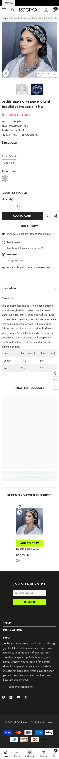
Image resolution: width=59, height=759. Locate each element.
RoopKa (17, 121)
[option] (29, 50)
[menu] (4, 10)
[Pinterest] (3, 697)
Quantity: (7, 199)
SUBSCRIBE (29, 602)
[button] (48, 74)
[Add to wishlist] (48, 216)
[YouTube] (18, 697)
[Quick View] (19, 512)
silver (18, 560)
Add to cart (22, 216)
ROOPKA (8, 2)
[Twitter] (25, 697)
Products (15, 18)
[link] (29, 473)
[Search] (13, 10)
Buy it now (29, 226)
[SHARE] (54, 216)
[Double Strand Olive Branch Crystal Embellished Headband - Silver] (29, 521)
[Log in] (46, 10)
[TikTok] (11, 697)
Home (5, 18)
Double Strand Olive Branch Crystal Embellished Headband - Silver (29, 549)
